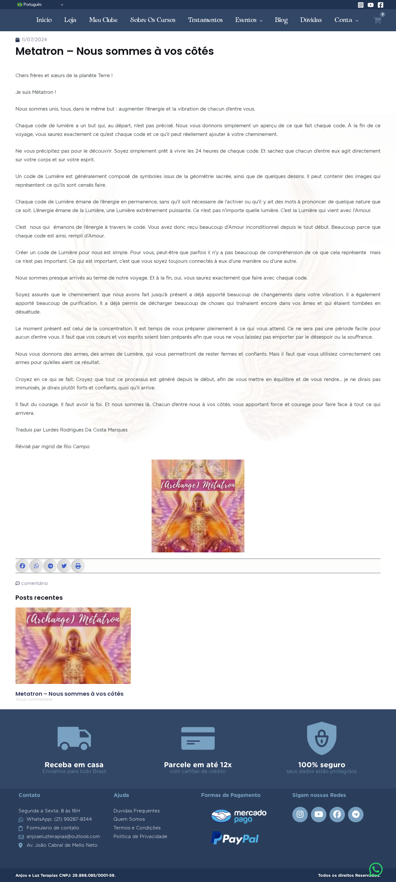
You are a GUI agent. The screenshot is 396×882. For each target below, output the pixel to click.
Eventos (246, 20)
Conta (343, 20)
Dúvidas (311, 20)
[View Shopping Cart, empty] (377, 20)
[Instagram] (361, 5)
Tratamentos (205, 20)
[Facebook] (380, 5)
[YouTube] (371, 5)
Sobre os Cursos (153, 20)
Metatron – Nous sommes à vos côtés (69, 694)
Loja (70, 20)
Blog (281, 20)
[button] (22, 566)
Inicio (44, 20)
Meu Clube (103, 20)
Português (32, 4)
